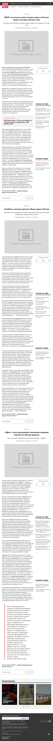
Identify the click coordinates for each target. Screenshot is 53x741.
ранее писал (14, 182)
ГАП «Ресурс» (23, 569)
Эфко (20, 482)
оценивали (8, 543)
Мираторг (5, 555)
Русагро (8, 545)
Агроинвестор (13, 6)
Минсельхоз (18, 160)
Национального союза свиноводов (20, 74)
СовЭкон (16, 256)
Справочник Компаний (36, 6)
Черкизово (9, 564)
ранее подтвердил (27, 160)
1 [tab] (23, 706)
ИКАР (26, 67)
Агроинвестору (14, 372)
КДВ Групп (15, 558)
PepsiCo (9, 491)
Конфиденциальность (5, 737)
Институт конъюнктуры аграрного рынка (12, 67)
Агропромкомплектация (17, 576)
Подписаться (25, 718)
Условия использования (5, 738)
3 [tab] (26, 706)
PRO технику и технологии (23, 6)
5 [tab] (29, 706)
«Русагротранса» (17, 318)
